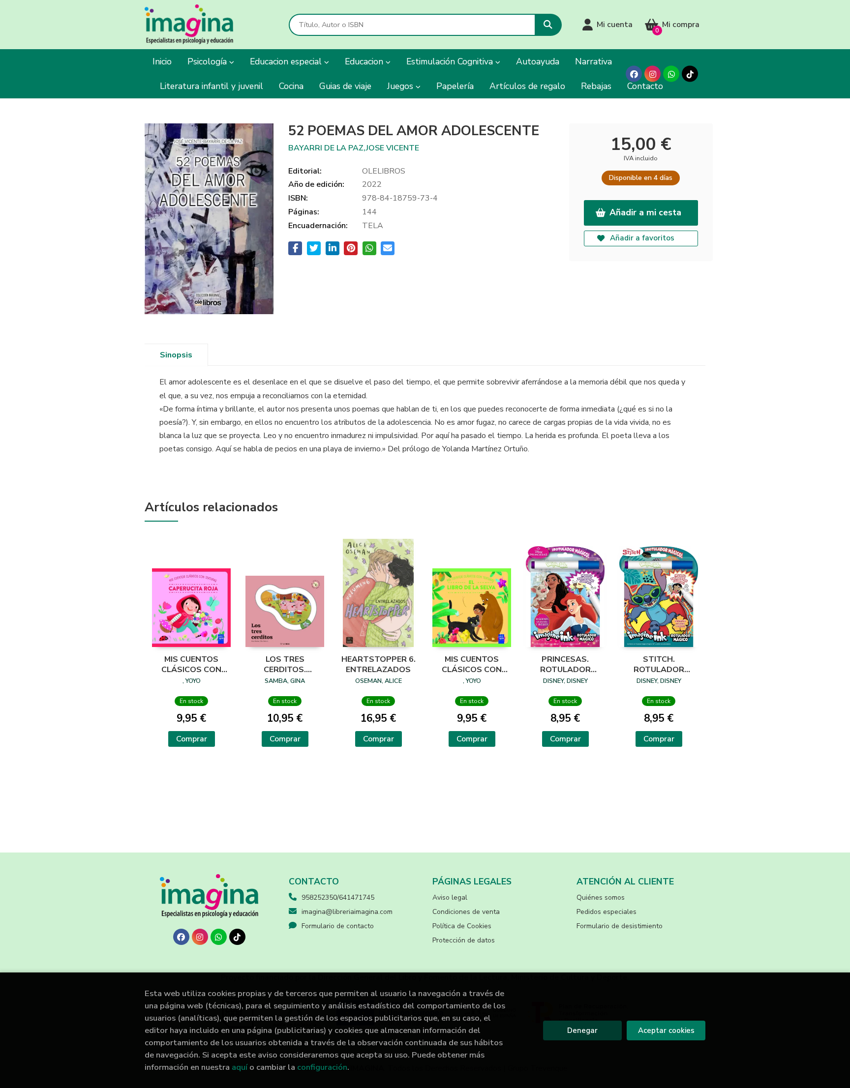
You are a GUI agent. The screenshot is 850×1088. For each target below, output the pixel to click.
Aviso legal (449, 897)
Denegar (582, 1030)
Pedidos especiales (607, 911)
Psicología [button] (208, 61)
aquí (239, 1067)
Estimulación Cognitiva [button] (450, 61)
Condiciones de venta (466, 911)
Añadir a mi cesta (645, 212)
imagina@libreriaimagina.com (347, 911)
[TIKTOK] (690, 74)
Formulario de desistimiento (620, 926)
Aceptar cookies (666, 1030)
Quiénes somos (601, 897)
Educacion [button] (365, 61)
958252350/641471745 (338, 897)
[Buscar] (548, 25)
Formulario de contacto (338, 926)
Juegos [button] (401, 86)
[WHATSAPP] (671, 74)
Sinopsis (176, 355)
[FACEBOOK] (634, 74)
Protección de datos (463, 940)
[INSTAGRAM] (652, 74)
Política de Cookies (461, 926)
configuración (322, 1067)
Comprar (191, 739)
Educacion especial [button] (287, 61)
